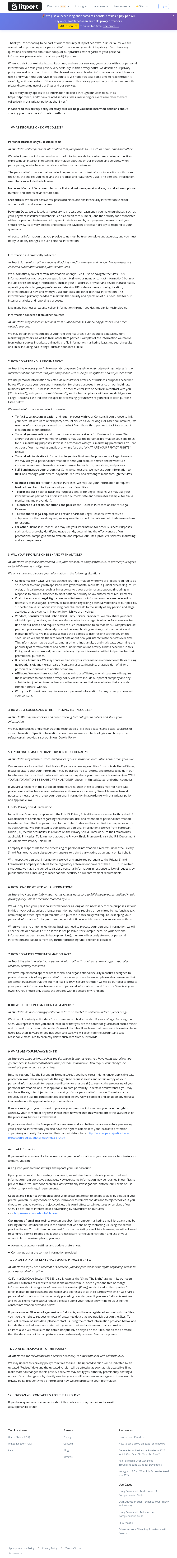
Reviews (68, 1457)
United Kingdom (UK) (20, 1443)
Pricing (79, 6)
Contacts (68, 1443)
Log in (164, 6)
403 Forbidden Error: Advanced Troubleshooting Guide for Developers (140, 1462)
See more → (111, 26)
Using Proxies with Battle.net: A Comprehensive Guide (136, 1514)
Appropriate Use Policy (21, 1548)
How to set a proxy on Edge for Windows (142, 1443)
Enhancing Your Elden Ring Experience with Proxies (142, 1531)
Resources (120, 6)
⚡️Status (142, 6)
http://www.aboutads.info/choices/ (36, 1213)
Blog (66, 1450)
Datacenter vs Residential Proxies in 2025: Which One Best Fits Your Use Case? (142, 1452)
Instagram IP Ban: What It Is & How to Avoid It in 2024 (144, 1473)
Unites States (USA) (19, 1437)
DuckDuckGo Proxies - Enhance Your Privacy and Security (144, 1503)
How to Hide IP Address (132, 1437)
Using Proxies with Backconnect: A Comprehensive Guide (138, 1493)
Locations (98, 6)
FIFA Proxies (126, 1522)
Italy (10, 1450)
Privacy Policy (49, 1548)
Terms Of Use (73, 1548)
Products (56, 6)
